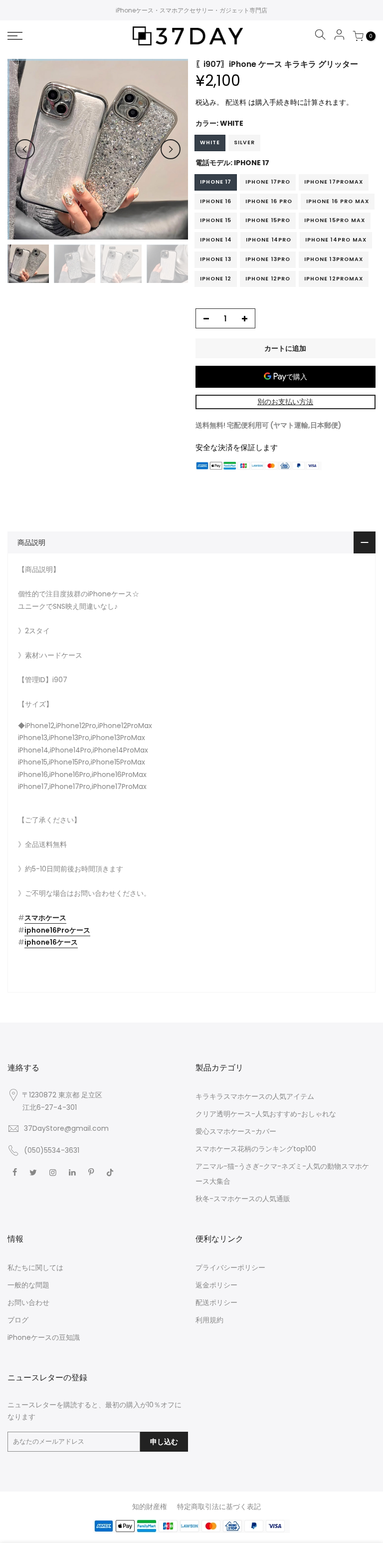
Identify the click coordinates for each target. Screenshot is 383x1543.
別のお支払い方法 (285, 402)
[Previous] (25, 149)
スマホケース (45, 918)
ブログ (17, 1320)
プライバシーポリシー (230, 1268)
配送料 (235, 102)
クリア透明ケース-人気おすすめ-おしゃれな (265, 1114)
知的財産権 (149, 1507)
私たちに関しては (35, 1268)
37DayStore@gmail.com (66, 1128)
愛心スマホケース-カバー (235, 1131)
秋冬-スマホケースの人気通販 (242, 1199)
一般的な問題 (28, 1285)
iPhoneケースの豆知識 (43, 1337)
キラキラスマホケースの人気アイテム (254, 1096)
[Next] (171, 149)
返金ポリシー (216, 1285)
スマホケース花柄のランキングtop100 (255, 1149)
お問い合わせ (28, 1302)
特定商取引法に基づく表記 (219, 1507)
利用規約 (209, 1320)
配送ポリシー (216, 1302)
